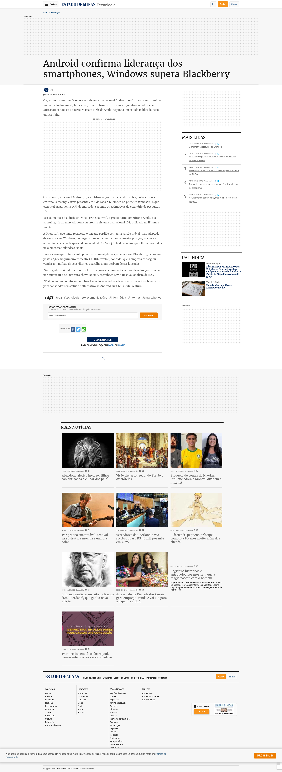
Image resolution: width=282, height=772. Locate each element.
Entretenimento (117, 744)
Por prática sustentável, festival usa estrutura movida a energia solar (85, 538)
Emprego (114, 706)
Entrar (234, 4)
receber (148, 315)
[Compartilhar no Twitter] (78, 330)
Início (45, 12)
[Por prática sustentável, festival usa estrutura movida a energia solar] (88, 510)
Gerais (48, 693)
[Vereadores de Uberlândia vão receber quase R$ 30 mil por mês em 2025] (142, 510)
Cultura (48, 719)
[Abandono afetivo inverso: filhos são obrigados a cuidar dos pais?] (88, 450)
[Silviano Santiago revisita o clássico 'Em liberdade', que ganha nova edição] (88, 569)
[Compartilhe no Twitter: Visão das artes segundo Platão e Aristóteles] (142, 471)
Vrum (80, 709)
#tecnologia (71, 297)
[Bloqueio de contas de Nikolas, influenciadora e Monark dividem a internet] (197, 450)
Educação (49, 722)
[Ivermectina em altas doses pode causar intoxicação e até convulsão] (88, 628)
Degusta (114, 722)
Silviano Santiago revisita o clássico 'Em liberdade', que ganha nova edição (88, 597)
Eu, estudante (148, 699)
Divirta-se (114, 747)
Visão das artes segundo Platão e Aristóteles (139, 477)
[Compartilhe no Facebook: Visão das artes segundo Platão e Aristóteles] (140, 471)
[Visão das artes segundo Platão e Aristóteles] (142, 450)
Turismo (113, 712)
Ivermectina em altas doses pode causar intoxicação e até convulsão (87, 655)
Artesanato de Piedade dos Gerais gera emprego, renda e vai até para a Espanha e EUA (141, 597)
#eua (58, 297)
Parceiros (82, 699)
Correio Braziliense (150, 696)
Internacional (51, 706)
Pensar (113, 731)
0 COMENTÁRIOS (103, 339)
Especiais (114, 699)
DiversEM (49, 709)
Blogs (80, 703)
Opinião (113, 696)
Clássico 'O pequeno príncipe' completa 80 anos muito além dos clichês (195, 538)
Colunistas (50, 715)
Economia (49, 699)
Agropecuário (116, 741)
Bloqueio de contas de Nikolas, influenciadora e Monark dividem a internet (196, 478)
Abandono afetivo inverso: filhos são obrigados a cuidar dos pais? (85, 477)
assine (121, 345)
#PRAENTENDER (118, 703)
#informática (117, 297)
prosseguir (265, 755)
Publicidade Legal (53, 725)
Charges (114, 709)
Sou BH (81, 712)
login (111, 345)
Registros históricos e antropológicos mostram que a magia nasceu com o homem (193, 574)
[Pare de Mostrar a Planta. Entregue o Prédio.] (193, 288)
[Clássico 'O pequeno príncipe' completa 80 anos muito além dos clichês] (197, 510)
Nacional (49, 703)
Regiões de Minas (118, 693)
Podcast (114, 735)
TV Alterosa (83, 696)
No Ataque (115, 738)
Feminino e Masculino (120, 719)
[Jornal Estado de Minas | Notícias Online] (78, 4)
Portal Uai (82, 693)
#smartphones (151, 297)
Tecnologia (106, 5)
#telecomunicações (94, 297)
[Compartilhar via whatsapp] (83, 330)
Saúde (48, 712)
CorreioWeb (147, 693)
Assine (223, 4)
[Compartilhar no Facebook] (72, 330)
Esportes (114, 728)
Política (48, 696)
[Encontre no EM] (213, 4)
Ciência (113, 715)
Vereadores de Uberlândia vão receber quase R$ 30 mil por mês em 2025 (140, 538)
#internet (134, 297)
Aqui (80, 706)
